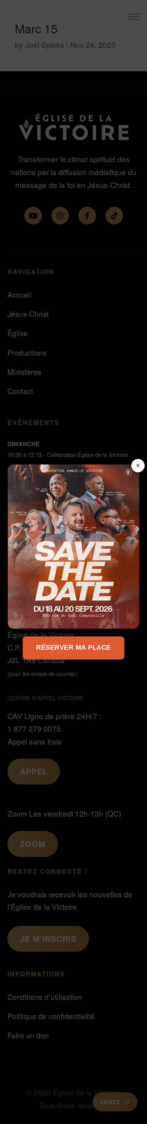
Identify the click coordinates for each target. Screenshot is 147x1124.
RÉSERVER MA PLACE (73, 647)
